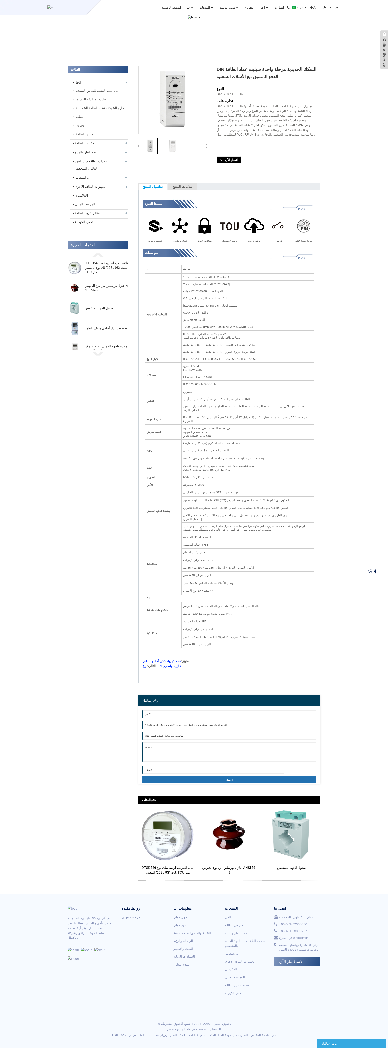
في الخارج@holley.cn (294, 938)
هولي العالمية (227, 7)
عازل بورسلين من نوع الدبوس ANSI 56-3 (106, 288)
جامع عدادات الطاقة (193, 1035)
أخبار (262, 7)
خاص (170, 1029)
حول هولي (180, 917)
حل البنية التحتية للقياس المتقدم (97, 90)
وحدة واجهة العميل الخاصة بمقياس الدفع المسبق (106, 348)
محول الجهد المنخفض (99, 308)
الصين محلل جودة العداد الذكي (228, 1035)
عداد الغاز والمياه (86, 152)
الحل (78, 82)
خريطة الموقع (186, 1029)
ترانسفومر (82, 177)
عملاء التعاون (181, 964)
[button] (98, 255)
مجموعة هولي (131, 917)
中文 (313, 7)
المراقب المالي (85, 204)
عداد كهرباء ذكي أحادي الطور (162, 661)
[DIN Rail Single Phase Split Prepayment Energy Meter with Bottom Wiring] (149, 145)
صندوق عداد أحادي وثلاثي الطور (106, 328)
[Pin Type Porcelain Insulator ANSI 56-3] (229, 834)
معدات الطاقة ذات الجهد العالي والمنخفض (91, 165)
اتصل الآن (231, 159)
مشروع (249, 7)
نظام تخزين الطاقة (87, 213)
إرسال (229, 779)
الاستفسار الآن (291, 961)
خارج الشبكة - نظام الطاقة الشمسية (100, 108)
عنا (188, 7)
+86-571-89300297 (293, 931)
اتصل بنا (279, 7)
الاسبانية (334, 7)
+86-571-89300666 (293, 924)
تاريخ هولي (180, 925)
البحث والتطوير (183, 949)
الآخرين (80, 125)
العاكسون (81, 195)
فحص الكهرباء (84, 222)
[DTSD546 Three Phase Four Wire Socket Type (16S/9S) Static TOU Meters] (167, 834)
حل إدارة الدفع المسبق (91, 99)
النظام (80, 116)
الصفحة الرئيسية (171, 7)
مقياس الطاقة (84, 143)
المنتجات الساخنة (209, 1029)
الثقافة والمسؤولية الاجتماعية (192, 933)
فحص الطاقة (84, 134)
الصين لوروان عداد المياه (161, 1035)
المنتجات (205, 7)
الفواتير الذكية (129, 1035)
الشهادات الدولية (184, 956)
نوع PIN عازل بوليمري (162, 666)
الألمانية (322, 7)
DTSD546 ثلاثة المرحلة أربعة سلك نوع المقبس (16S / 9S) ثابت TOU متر (106, 267)
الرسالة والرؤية (183, 941)
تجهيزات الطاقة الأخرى (90, 186)
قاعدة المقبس (260, 1035)
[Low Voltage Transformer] (291, 834)
